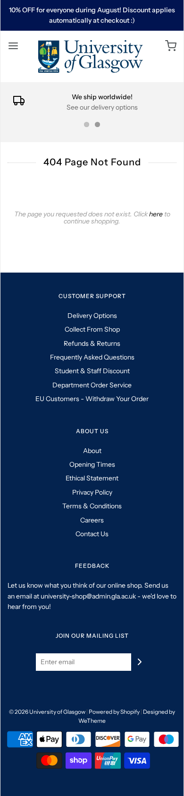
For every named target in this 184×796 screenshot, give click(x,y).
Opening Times (92, 464)
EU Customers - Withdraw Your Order (92, 398)
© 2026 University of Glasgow (47, 711)
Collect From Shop (92, 329)
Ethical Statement (92, 478)
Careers (92, 520)
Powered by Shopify (114, 711)
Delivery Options (92, 315)
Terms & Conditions (92, 506)
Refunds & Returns (92, 343)
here (156, 214)
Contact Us (92, 534)
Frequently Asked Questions (92, 357)
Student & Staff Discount (92, 371)
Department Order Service (92, 385)
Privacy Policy (92, 492)
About (92, 450)
